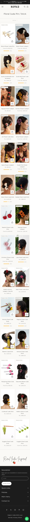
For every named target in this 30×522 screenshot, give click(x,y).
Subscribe (6, 483)
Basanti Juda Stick (7, 351)
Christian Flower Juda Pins (7, 258)
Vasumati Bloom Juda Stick (22, 382)
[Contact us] (27, 519)
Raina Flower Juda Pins (7, 46)
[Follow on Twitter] (11, 510)
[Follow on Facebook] (7, 510)
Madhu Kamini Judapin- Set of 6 (8, 290)
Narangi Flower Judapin (22, 228)
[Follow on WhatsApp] (23, 510)
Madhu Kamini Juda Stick (22, 412)
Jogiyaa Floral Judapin (7, 108)
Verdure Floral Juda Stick (22, 352)
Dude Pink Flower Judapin (22, 165)
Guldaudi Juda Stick (8, 411)
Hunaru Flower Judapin (22, 108)
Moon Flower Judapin (22, 46)
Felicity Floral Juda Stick (7, 320)
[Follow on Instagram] (15, 510)
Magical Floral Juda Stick (22, 320)
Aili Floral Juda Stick (8, 136)
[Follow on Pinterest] (19, 510)
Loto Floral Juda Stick (22, 257)
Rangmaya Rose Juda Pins (8, 382)
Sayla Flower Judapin (8, 165)
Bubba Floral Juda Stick (22, 197)
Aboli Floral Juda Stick (22, 289)
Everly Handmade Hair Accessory (7, 77)
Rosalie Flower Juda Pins (7, 228)
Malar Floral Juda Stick (7, 197)
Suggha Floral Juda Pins (22, 442)
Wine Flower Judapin (22, 136)
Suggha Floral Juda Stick (7, 442)
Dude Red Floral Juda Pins (22, 77)
